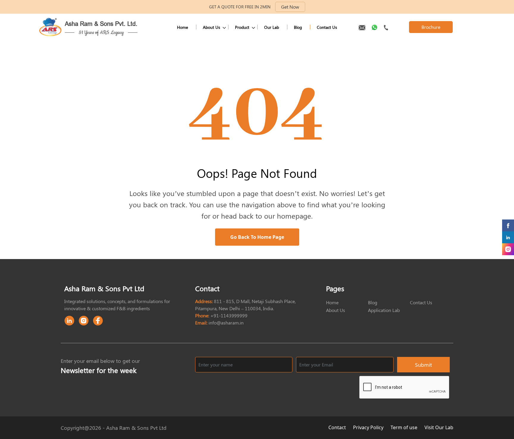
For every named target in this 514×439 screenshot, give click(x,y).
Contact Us (327, 27)
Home (182, 27)
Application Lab (384, 310)
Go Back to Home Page (257, 237)
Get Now (290, 7)
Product (242, 27)
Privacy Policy (369, 427)
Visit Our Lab (438, 427)
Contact (337, 427)
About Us (211, 27)
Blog (298, 27)
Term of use (405, 427)
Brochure (430, 27)
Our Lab (271, 27)
